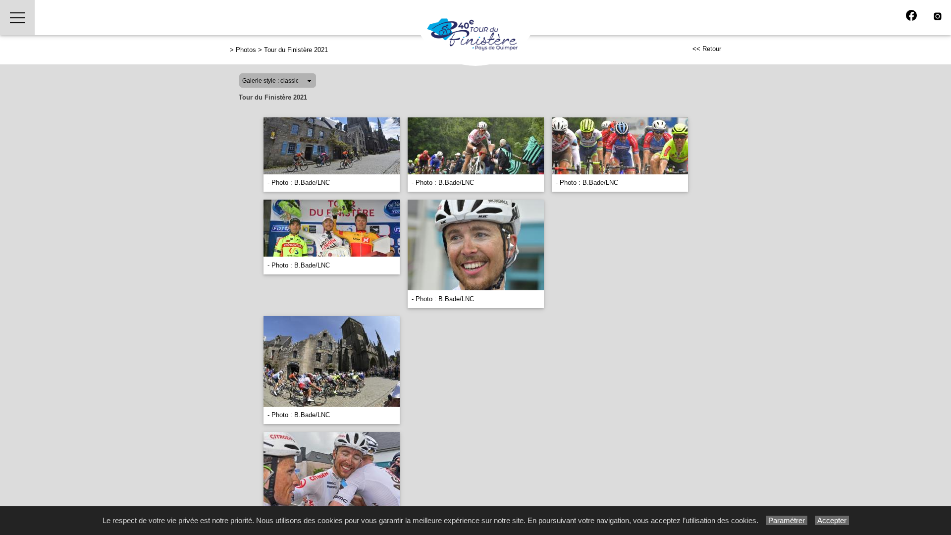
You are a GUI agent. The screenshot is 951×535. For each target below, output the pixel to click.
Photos (246, 50)
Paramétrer (786, 520)
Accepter (831, 520)
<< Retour (706, 49)
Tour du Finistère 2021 (296, 50)
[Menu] (17, 17)
